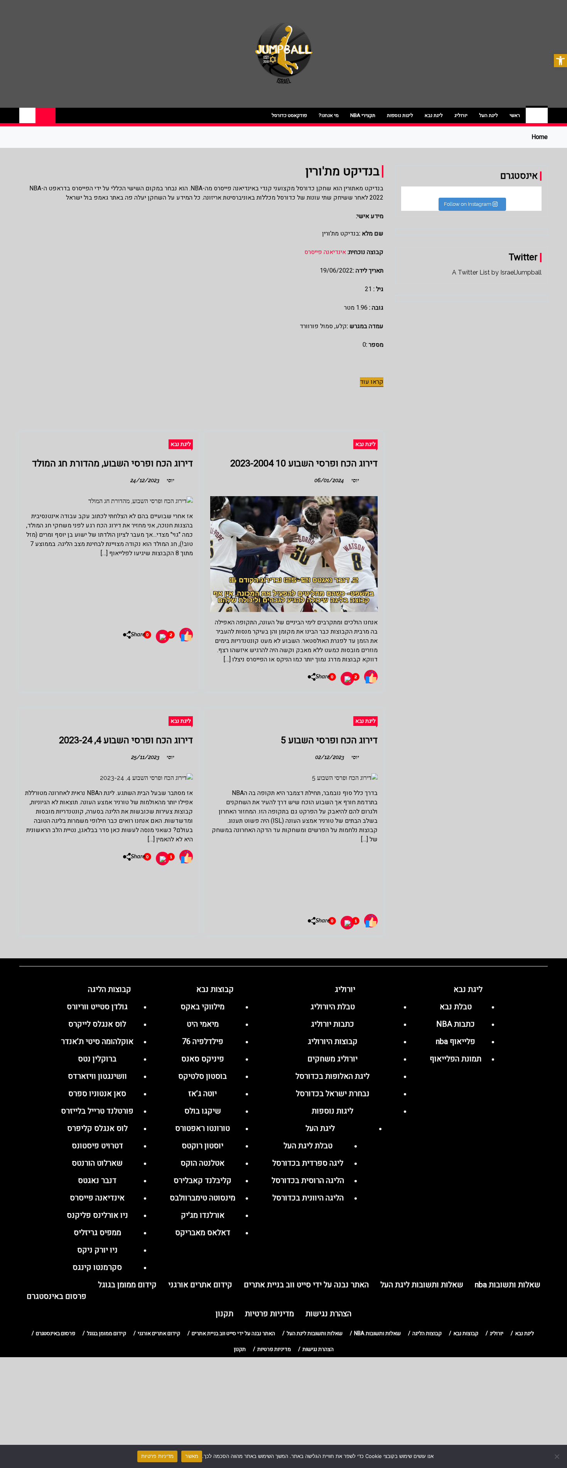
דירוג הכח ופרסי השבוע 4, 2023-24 (126, 740)
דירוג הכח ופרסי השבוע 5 (329, 740)
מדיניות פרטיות (157, 1456)
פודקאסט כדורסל (289, 115)
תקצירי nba (362, 115)
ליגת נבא (434, 115)
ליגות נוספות (400, 115)
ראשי (515, 115)
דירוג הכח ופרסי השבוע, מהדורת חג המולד (112, 463)
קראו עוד (371, 381)
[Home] (537, 115)
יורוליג (460, 115)
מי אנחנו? (329, 115)
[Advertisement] (109, 590)
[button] (560, 60)
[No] (557, 1456)
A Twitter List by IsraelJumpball (497, 272)
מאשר (191, 1456)
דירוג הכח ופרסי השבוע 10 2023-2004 (304, 463)
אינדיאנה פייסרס (325, 252)
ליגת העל (488, 115)
